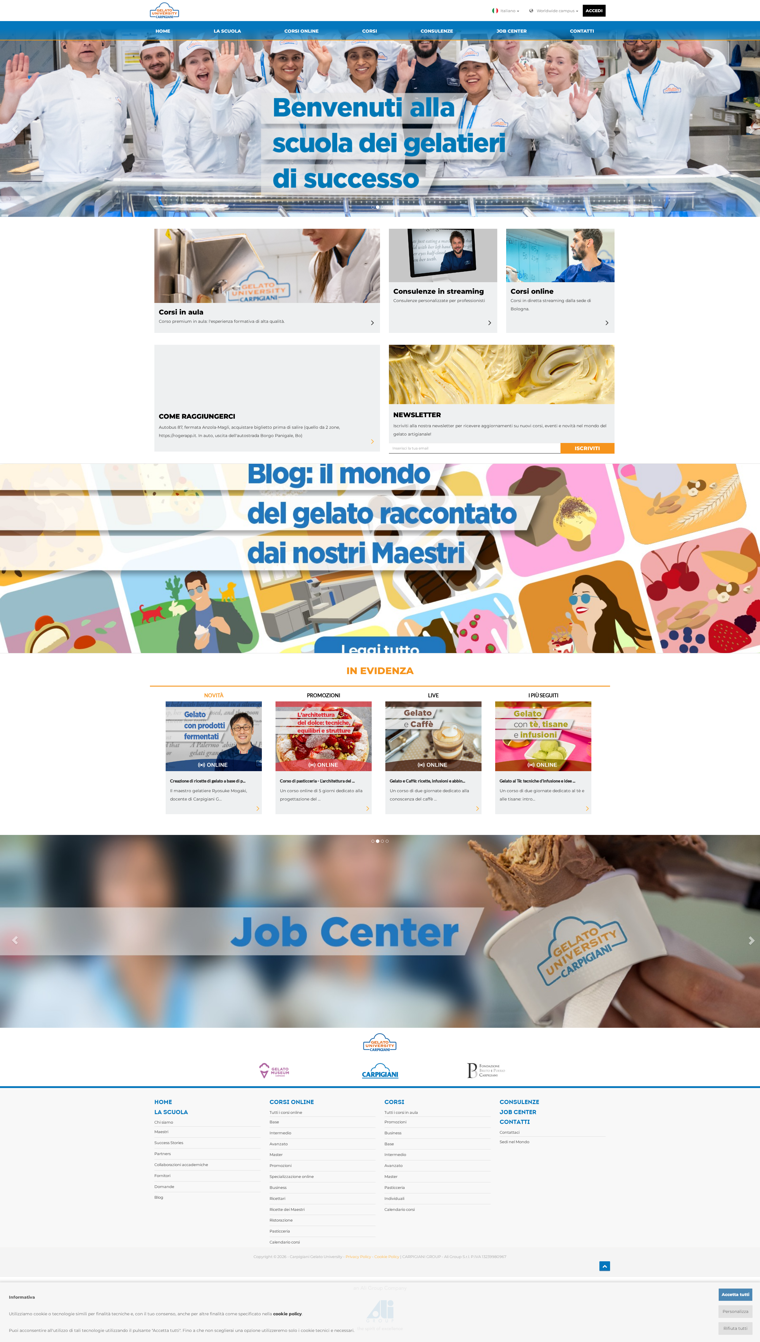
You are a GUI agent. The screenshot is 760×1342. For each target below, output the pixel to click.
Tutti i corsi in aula (401, 1112)
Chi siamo (163, 1122)
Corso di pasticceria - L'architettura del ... (317, 780)
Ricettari (277, 1198)
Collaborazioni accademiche (181, 1164)
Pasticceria (280, 1231)
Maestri (161, 1131)
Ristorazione (281, 1220)
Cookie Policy (386, 1256)
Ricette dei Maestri (287, 1209)
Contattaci (510, 1132)
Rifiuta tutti (735, 1328)
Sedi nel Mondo (514, 1141)
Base (274, 1121)
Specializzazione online (292, 1176)
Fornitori (162, 1175)
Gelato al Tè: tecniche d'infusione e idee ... (537, 780)
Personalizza (735, 1311)
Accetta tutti (735, 1294)
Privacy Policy (358, 1256)
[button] (507, 11)
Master (276, 1154)
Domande (164, 1186)
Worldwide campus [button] (556, 10)
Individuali (394, 1198)
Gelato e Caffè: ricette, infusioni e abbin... (427, 780)
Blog (158, 1197)
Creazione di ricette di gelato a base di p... (208, 780)
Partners (162, 1153)
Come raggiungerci (197, 416)
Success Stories (168, 1142)
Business (278, 1187)
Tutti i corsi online (286, 1112)
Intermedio (280, 1132)
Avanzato (279, 1143)
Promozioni (281, 1165)
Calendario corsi (285, 1242)
